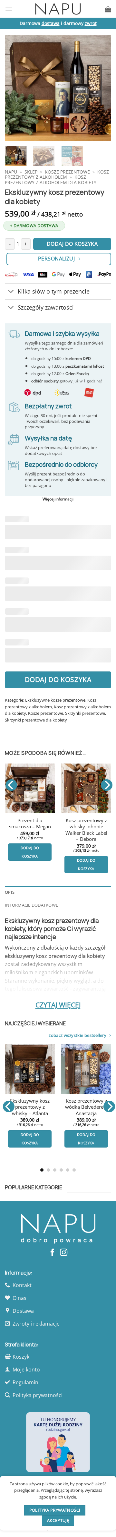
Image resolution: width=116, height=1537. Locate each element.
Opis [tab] (10, 892)
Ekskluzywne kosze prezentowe (55, 700)
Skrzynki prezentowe (85, 713)
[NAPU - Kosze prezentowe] (58, 9)
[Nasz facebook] (52, 1253)
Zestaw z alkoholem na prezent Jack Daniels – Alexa (31, 1110)
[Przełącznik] (11, 292)
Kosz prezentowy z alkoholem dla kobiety (50, 179)
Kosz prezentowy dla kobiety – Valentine (88, 1107)
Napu (11, 172)
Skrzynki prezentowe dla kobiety (36, 720)
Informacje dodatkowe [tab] (31, 905)
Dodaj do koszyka (58, 679)
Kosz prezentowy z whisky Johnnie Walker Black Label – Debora (86, 829)
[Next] (101, 88)
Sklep (30, 172)
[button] (9, 9)
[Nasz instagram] (63, 1253)
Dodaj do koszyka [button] (30, 851)
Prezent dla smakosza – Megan (30, 823)
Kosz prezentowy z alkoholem (57, 174)
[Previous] (15, 88)
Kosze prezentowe (67, 172)
